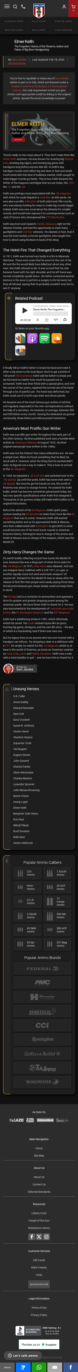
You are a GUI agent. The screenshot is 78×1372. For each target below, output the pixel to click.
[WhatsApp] (39, 1367)
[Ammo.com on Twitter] (39, 1236)
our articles (61, 78)
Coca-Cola (12, 653)
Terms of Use (39, 1307)
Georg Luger (20, 801)
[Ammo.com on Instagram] (46, 1236)
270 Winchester (55, 217)
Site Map (39, 1155)
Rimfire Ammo (63, 21)
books (31, 623)
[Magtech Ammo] (42, 1011)
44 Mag (12, 596)
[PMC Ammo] (42, 983)
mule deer (45, 197)
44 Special (9, 483)
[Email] (54, 1367)
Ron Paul (18, 819)
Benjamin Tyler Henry (25, 813)
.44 (23, 186)
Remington (42, 526)
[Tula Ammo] (42, 1068)
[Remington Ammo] (42, 1039)
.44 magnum (62, 193)
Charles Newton (22, 778)
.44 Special (9, 479)
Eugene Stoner (21, 754)
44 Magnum (39, 510)
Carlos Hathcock (23, 842)
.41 (9, 186)
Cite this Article (17, 63)
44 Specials (32, 514)
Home (39, 1148)
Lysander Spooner (23, 784)
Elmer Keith (9, 159)
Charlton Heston (23, 737)
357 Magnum (61, 612)
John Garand (21, 760)
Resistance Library (39, 1227)
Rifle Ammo (39, 21)
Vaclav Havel (20, 731)
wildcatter (30, 201)
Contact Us (39, 1184)
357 (7, 645)
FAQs (39, 1274)
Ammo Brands (63, 30)
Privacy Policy (39, 1315)
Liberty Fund (39, 1213)
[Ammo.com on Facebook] (31, 1236)
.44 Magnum (14, 566)
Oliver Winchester (23, 772)
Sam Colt (18, 713)
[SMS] (23, 1367)
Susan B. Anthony (23, 725)
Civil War (27, 231)
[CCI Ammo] (42, 1025)
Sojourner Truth (22, 743)
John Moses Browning (26, 790)
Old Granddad (23, 375)
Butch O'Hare (21, 795)
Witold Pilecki (21, 825)
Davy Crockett (21, 719)
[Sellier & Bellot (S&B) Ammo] (42, 1054)
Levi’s (23, 653)
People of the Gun (39, 1220)
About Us (39, 1177)
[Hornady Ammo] (42, 997)
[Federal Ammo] (42, 968)
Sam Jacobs (19, 59)
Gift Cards (39, 1260)
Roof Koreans (21, 831)
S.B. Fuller (19, 696)
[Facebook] (70, 1367)
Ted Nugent (20, 749)
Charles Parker (21, 766)
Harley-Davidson (41, 653)
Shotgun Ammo (14, 30)
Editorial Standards (39, 1191)
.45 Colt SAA (37, 475)
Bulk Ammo (39, 30)
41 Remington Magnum (30, 612)
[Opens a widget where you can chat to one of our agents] (23, 1356)
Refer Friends (39, 1267)
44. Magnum (17, 469)
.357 (71, 182)
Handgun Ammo (14, 21)
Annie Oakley (20, 702)
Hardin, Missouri (46, 223)
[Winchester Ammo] (42, 1082)
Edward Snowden (23, 707)
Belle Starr (19, 837)
